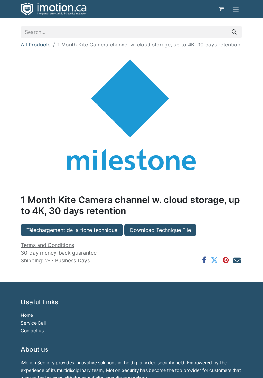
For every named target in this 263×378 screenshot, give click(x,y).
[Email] (237, 260)
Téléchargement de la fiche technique (71, 230)
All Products (35, 44)
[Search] (234, 32)
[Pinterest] (226, 260)
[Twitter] (214, 260)
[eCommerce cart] (221, 9)
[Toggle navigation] (236, 9)
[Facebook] (204, 260)
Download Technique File (160, 230)
